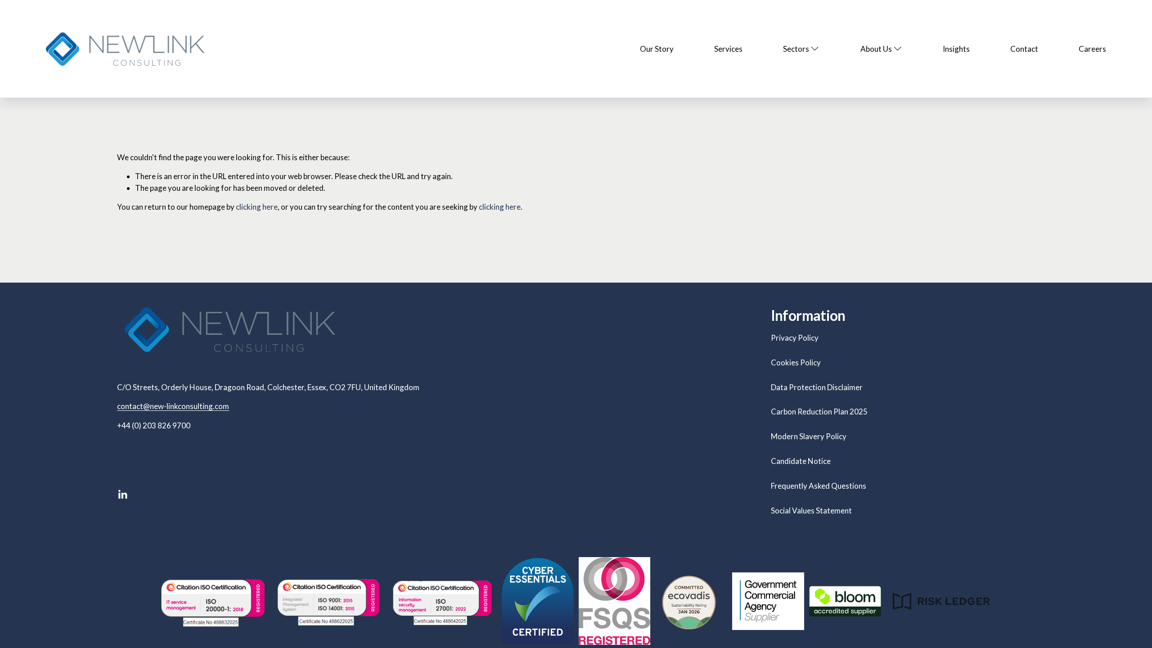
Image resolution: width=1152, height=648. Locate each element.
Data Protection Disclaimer (817, 387)
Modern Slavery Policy (808, 436)
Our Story (657, 49)
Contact (1024, 49)
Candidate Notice (801, 461)
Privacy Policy (795, 337)
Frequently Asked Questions (818, 485)
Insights (956, 49)
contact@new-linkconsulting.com (173, 406)
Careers (1092, 49)
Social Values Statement (811, 510)
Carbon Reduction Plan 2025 (819, 411)
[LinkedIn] (122, 494)
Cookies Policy (796, 362)
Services (728, 49)
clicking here (257, 207)
